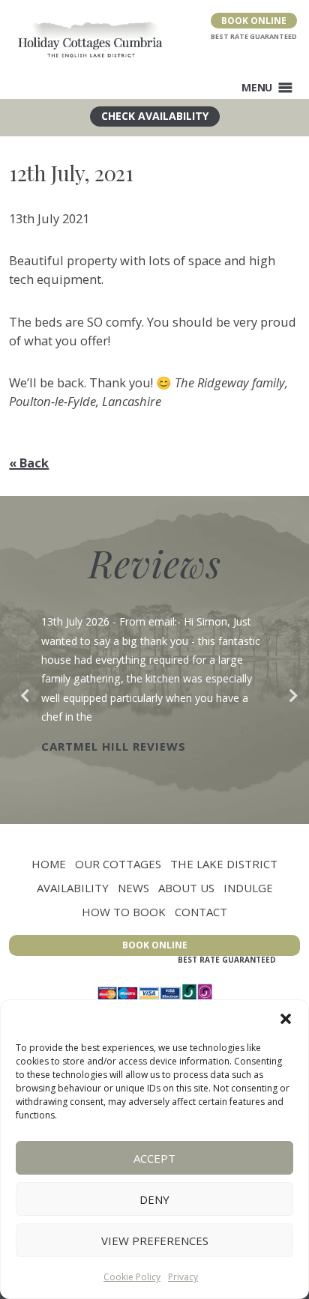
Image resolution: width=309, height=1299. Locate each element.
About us (186, 887)
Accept (155, 1158)
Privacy (183, 1277)
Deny (155, 1199)
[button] (285, 1018)
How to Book (124, 911)
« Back (29, 462)
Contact (201, 911)
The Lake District (224, 863)
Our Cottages (118, 863)
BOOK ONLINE (253, 20)
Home (49, 863)
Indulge (248, 887)
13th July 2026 (75, 621)
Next (289, 692)
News (133, 887)
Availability (73, 887)
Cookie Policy (132, 1277)
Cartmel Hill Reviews (113, 746)
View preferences (154, 1240)
